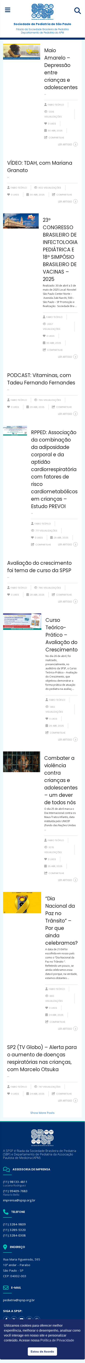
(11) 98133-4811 (15, 1183)
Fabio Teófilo (56, 104)
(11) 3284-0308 (14, 1235)
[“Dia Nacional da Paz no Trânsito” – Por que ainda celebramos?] (22, 902)
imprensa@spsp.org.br (19, 1200)
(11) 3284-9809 (14, 1224)
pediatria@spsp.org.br (19, 1300)
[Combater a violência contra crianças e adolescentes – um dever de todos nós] (21, 761)
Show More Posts (42, 1113)
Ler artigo (65, 144)
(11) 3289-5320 (14, 1230)
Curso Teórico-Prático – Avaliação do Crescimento (61, 635)
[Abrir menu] (7, 10)
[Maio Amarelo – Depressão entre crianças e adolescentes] (21, 52)
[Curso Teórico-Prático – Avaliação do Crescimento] (22, 621)
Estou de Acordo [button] (42, 1351)
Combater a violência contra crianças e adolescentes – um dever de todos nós (61, 780)
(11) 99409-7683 (15, 1192)
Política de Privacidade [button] (57, 1340)
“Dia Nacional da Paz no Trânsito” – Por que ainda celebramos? (61, 920)
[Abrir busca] (77, 10)
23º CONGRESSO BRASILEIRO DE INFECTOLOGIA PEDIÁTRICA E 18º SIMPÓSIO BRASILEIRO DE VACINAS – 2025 (60, 250)
